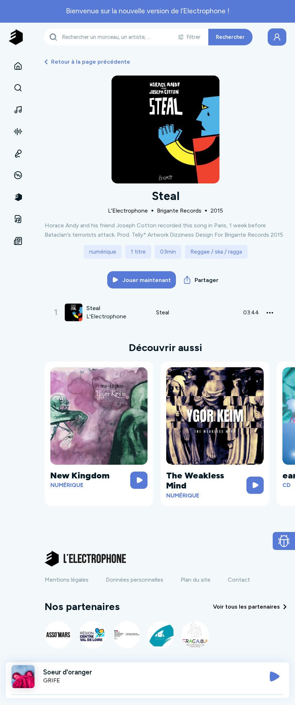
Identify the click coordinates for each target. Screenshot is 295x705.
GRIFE (51, 680)
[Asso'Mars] (58, 634)
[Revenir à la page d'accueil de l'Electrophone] (16, 37)
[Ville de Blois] (161, 634)
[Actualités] (18, 241)
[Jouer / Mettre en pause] (274, 677)
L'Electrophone (128, 210)
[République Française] (126, 634)
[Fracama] (195, 634)
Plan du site (195, 579)
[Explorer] (18, 88)
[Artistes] (18, 110)
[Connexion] (277, 37)
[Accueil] (18, 66)
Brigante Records (179, 210)
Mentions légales (66, 579)
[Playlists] (18, 132)
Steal (162, 312)
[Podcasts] (18, 154)
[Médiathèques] (18, 219)
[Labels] (18, 176)
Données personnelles (134, 579)
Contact (239, 579)
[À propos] (18, 197)
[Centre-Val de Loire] (92, 634)
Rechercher (230, 37)
